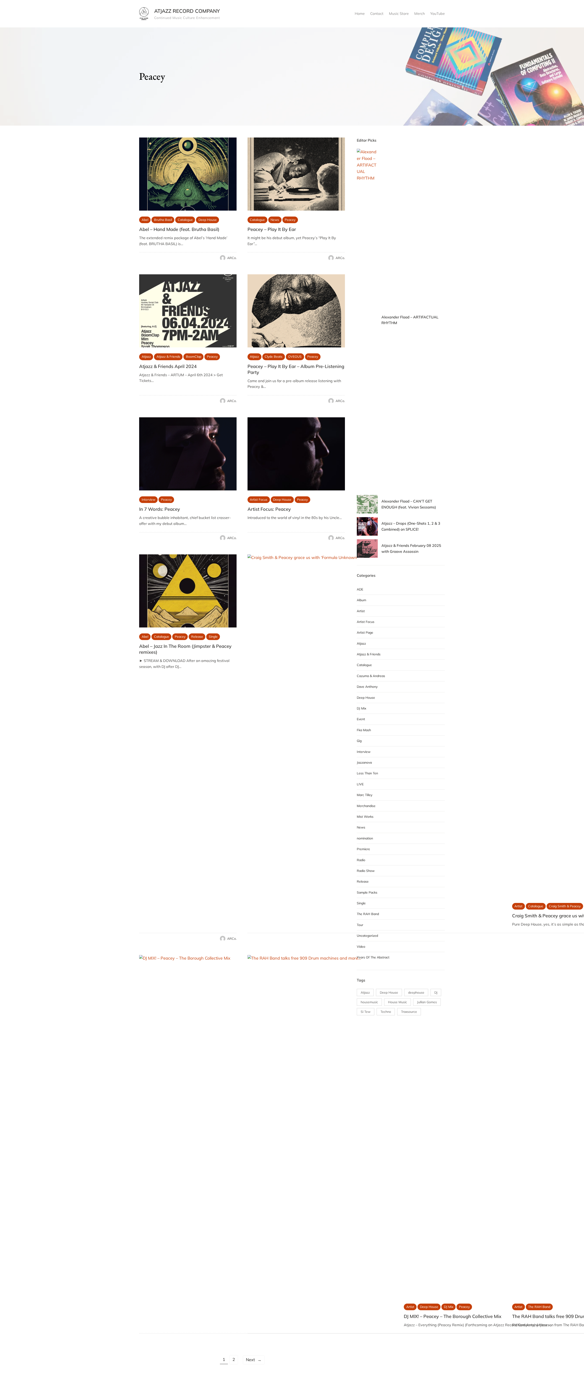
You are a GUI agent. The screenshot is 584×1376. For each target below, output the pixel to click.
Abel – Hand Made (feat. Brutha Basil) (179, 229)
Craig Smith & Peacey (565, 906)
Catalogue (185, 220)
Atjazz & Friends (168, 357)
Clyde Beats (273, 357)
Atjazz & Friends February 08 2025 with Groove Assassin (411, 548)
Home (360, 13)
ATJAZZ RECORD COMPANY (187, 11)
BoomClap (193, 357)
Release (197, 637)
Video (361, 947)
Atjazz (146, 357)
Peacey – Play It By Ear (272, 229)
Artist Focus (258, 499)
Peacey (290, 220)
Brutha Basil (163, 220)
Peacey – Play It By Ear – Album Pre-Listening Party (296, 369)
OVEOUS (295, 357)
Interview (148, 499)
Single (213, 637)
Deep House (207, 220)
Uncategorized (367, 936)
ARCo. (232, 258)
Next (253, 1359)
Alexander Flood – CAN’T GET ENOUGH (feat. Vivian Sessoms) (408, 504)
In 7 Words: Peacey (159, 509)
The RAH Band (539, 1307)
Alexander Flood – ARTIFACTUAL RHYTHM (409, 320)
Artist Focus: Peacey (269, 509)
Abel (145, 220)
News (275, 220)
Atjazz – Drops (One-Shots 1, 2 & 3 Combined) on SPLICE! (410, 526)
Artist (518, 906)
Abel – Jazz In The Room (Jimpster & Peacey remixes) (185, 649)
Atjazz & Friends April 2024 (168, 366)
